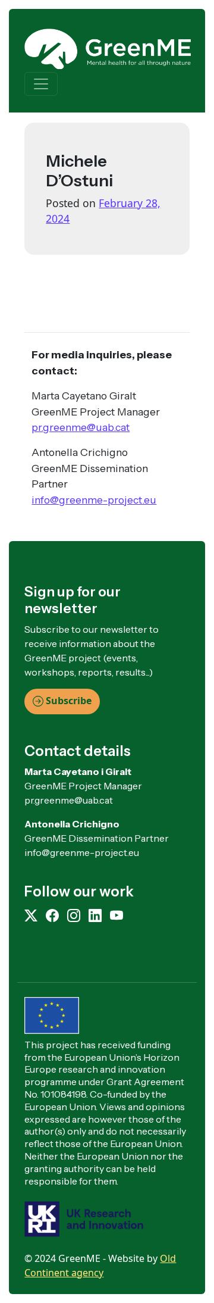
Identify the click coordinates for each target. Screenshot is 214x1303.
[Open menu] (41, 84)
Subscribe (67, 700)
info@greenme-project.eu (94, 499)
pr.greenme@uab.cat (81, 427)
